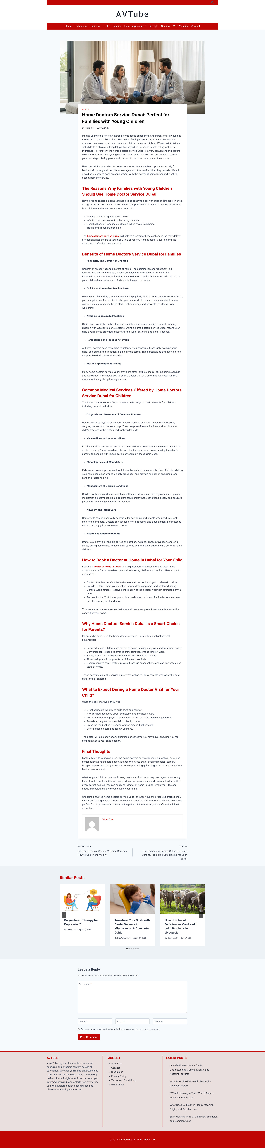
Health (106, 26)
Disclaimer (117, 1072)
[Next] (201, 915)
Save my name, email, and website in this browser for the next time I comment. (120, 1029)
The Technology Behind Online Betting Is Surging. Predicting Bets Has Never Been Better (164, 852)
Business (95, 26)
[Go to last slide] (64, 915)
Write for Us (117, 1084)
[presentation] (82, 899)
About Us (116, 1063)
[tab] (127, 948)
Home (68, 26)
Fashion (117, 26)
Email (120, 1021)
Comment (85, 984)
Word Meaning (181, 26)
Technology (80, 26)
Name (83, 1021)
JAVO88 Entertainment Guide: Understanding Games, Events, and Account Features (189, 1069)
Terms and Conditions (123, 1080)
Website (158, 1021)
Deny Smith (173, 938)
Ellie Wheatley (123, 938)
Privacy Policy (118, 1076)
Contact (195, 26)
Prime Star (89, 128)
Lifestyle (153, 26)
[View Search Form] (212, 2)
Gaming (165, 26)
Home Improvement (135, 26)
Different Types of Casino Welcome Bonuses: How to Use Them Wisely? (103, 850)
